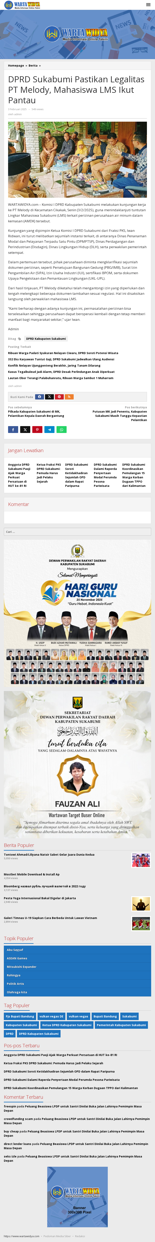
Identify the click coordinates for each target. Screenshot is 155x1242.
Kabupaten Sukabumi (21, 1025)
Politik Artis (15, 984)
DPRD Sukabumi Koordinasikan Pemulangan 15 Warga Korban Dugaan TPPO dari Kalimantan (71, 1088)
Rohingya (13, 975)
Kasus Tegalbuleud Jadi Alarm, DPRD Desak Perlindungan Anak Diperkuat (61, 372)
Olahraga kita (17, 992)
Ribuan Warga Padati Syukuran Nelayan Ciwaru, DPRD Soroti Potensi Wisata (63, 353)
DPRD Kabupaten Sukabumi (46, 339)
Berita (33, 65)
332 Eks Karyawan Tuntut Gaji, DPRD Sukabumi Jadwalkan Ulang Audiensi (61, 359)
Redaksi (80, 1236)
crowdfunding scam (18, 1119)
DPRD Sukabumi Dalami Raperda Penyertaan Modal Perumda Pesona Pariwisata (62, 1080)
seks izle (10, 1156)
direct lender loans (17, 1144)
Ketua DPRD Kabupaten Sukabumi (66, 1025)
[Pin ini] (37, 429)
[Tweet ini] (25, 429)
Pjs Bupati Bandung (20, 1016)
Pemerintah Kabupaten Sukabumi (121, 1025)
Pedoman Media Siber (57, 1236)
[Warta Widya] (22, 5)
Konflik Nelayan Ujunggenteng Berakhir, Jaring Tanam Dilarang (54, 365)
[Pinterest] (59, 396)
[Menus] (148, 5)
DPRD (10, 1034)
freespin (10, 1106)
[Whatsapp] (62, 429)
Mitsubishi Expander (21, 967)
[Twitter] (49, 396)
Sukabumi (129, 1016)
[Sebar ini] (13, 429)
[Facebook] (39, 396)
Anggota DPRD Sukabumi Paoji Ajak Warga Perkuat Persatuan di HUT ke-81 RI (60, 1055)
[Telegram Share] (49, 429)
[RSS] (69, 396)
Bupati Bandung (105, 1016)
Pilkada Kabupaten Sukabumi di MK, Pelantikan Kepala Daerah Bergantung (36, 411)
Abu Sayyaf (15, 950)
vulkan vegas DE (51, 1016)
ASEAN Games (17, 958)
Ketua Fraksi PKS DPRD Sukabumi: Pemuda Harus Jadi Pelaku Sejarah (49, 473)
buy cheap (11, 1131)
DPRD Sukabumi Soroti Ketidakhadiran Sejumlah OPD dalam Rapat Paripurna (59, 1071)
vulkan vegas (78, 1016)
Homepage (16, 65)
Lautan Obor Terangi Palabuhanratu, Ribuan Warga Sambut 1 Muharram (60, 378)
